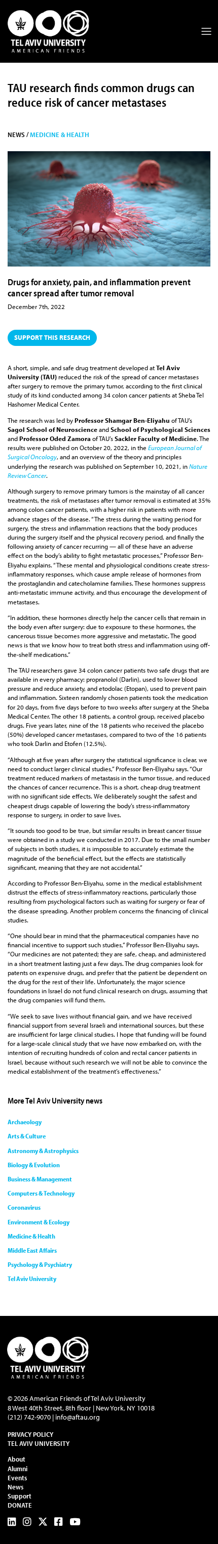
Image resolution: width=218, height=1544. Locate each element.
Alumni (17, 1468)
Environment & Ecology (38, 1222)
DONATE (20, 1505)
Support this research (52, 337)
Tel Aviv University (32, 1278)
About (16, 1459)
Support (19, 1496)
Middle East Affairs (32, 1250)
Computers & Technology (41, 1193)
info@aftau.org (77, 1417)
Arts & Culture (27, 1136)
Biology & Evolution (34, 1165)
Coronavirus (24, 1207)
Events (17, 1477)
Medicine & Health (59, 134)
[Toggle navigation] (206, 31)
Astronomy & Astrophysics (43, 1150)
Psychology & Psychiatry (40, 1264)
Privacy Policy (30, 1434)
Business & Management (40, 1179)
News (15, 1486)
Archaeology (25, 1122)
